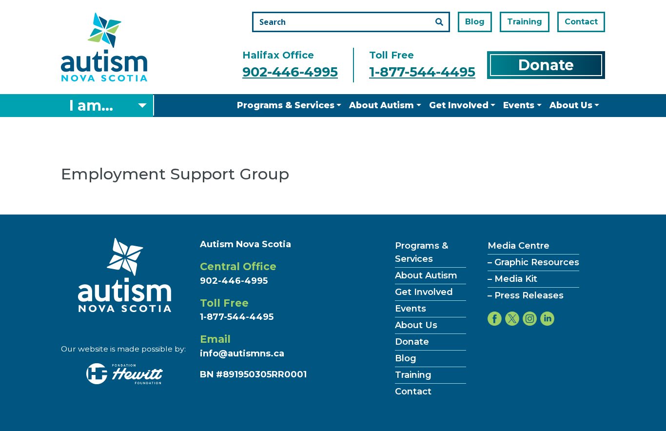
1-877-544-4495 (422, 72)
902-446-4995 (290, 72)
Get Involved (459, 105)
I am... (91, 106)
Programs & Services (285, 105)
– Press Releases (526, 295)
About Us (570, 105)
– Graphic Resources (533, 262)
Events (518, 105)
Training (524, 21)
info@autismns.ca (242, 353)
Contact (581, 21)
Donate (546, 65)
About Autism (381, 105)
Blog (475, 21)
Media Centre (518, 245)
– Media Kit (512, 279)
